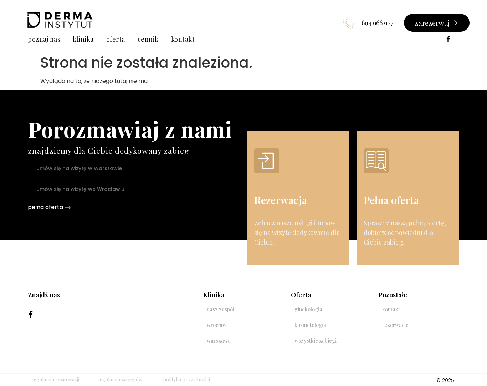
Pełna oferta (391, 200)
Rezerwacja (280, 200)
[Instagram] (458, 38)
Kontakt (183, 39)
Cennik (148, 39)
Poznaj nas (44, 39)
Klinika (83, 39)
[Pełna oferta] (376, 160)
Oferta (115, 39)
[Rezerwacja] (266, 160)
